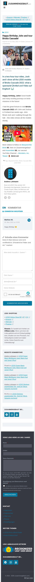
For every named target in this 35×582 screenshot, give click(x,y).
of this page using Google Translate (17, 25)
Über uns (7, 516)
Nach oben (29, 578)
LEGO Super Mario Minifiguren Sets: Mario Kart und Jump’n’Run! (16, 358)
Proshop (24, 17)
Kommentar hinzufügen (13, 211)
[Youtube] (9, 197)
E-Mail (5, 450)
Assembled (10, 150)
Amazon (10, 17)
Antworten (29, 220)
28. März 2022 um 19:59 (12, 222)
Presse (6, 519)
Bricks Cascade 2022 (25, 161)
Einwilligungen (9, 522)
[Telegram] (6, 414)
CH (27, 19)
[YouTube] (16, 414)
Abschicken (10, 494)
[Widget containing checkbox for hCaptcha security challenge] (17, 294)
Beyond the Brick (13, 161)
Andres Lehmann (10, 356)
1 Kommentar (6, 43)
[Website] (5, 197)
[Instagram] (11, 414)
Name (5, 443)
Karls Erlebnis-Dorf (10, 535)
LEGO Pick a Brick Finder (13, 532)
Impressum (8, 510)
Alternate (17, 17)
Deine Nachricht (8, 458)
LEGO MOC (17, 163)
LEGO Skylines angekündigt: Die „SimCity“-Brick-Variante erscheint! (16, 387)
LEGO (6, 32)
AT (24, 19)
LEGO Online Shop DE (14, 19)
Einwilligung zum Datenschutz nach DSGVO (15, 482)
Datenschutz (8, 513)
